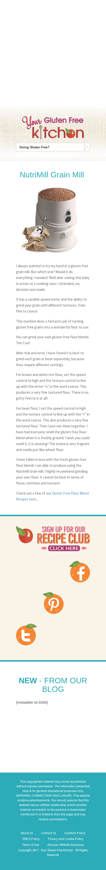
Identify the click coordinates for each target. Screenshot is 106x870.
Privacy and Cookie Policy (65, 839)
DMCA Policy (31, 839)
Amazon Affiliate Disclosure (65, 845)
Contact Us (48, 833)
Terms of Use (30, 845)
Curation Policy (74, 833)
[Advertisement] (53, 53)
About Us (27, 833)
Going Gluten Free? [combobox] (34, 147)
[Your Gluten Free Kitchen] (53, 126)
